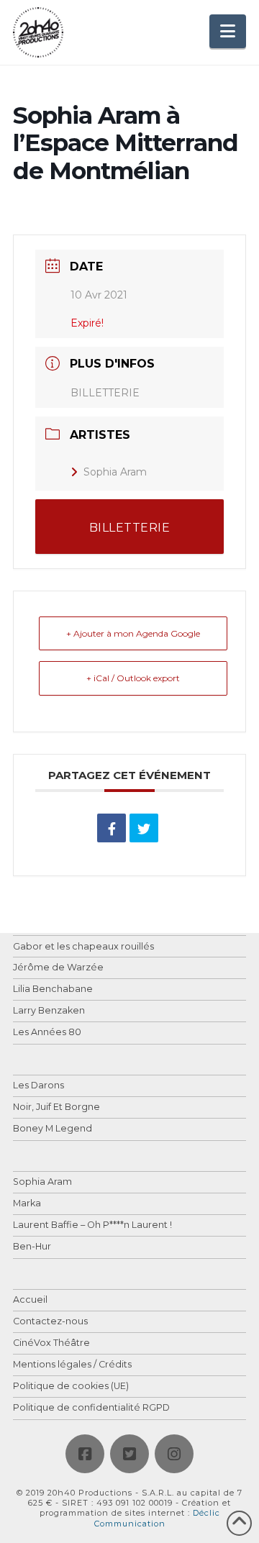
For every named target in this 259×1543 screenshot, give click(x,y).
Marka (27, 1204)
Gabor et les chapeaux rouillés (83, 947)
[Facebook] (84, 1453)
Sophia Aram (115, 471)
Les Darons (38, 1086)
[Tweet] (144, 828)
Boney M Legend (52, 1129)
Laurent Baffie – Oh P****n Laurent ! (92, 1225)
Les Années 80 (47, 1032)
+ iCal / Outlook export (133, 678)
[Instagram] (174, 1453)
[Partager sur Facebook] (111, 828)
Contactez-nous (50, 1321)
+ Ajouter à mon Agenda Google (133, 633)
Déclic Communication (157, 1518)
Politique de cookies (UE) (71, 1386)
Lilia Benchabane (53, 989)
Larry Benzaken (49, 1011)
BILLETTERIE (105, 392)
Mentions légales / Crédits (72, 1365)
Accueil (30, 1300)
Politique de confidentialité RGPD (91, 1408)
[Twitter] (129, 1453)
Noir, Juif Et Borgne (56, 1107)
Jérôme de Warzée (58, 968)
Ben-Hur (32, 1247)
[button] (227, 31)
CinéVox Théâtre (51, 1343)
